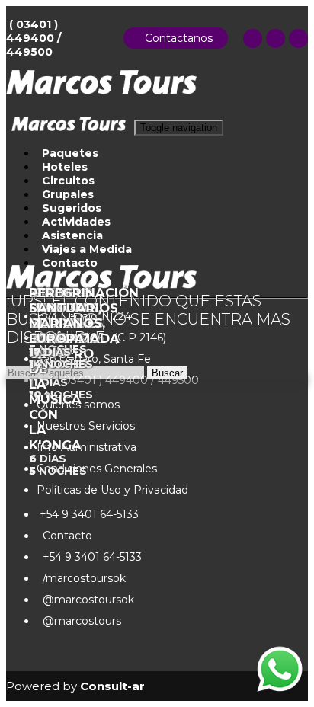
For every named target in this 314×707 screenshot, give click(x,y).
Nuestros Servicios (86, 426)
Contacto (64, 535)
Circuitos (68, 180)
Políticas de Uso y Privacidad (112, 490)
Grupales (68, 194)
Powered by (75, 686)
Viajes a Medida (87, 249)
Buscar (167, 373)
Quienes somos (78, 404)
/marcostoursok (81, 578)
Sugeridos (71, 208)
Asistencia (72, 235)
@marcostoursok (85, 599)
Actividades (76, 222)
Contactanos (176, 38)
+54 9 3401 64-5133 (88, 514)
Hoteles (65, 167)
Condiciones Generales (97, 468)
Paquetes (70, 153)
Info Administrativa (86, 447)
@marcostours (79, 621)
